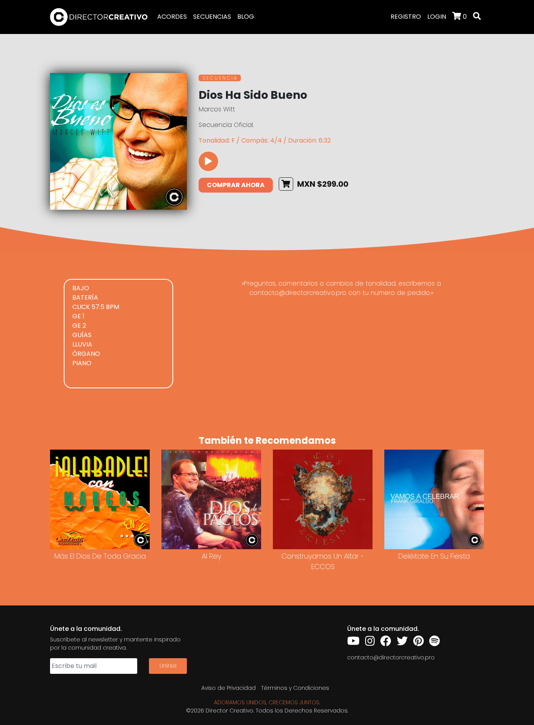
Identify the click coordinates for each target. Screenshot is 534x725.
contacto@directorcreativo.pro (391, 657)
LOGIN (436, 16)
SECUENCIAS (212, 16)
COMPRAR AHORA (236, 184)
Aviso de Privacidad (228, 688)
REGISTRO (406, 16)
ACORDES (172, 16)
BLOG (245, 16)
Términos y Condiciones (295, 688)
